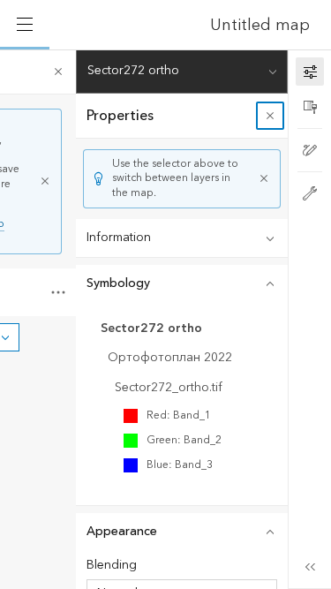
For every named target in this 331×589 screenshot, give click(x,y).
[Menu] (24, 24)
